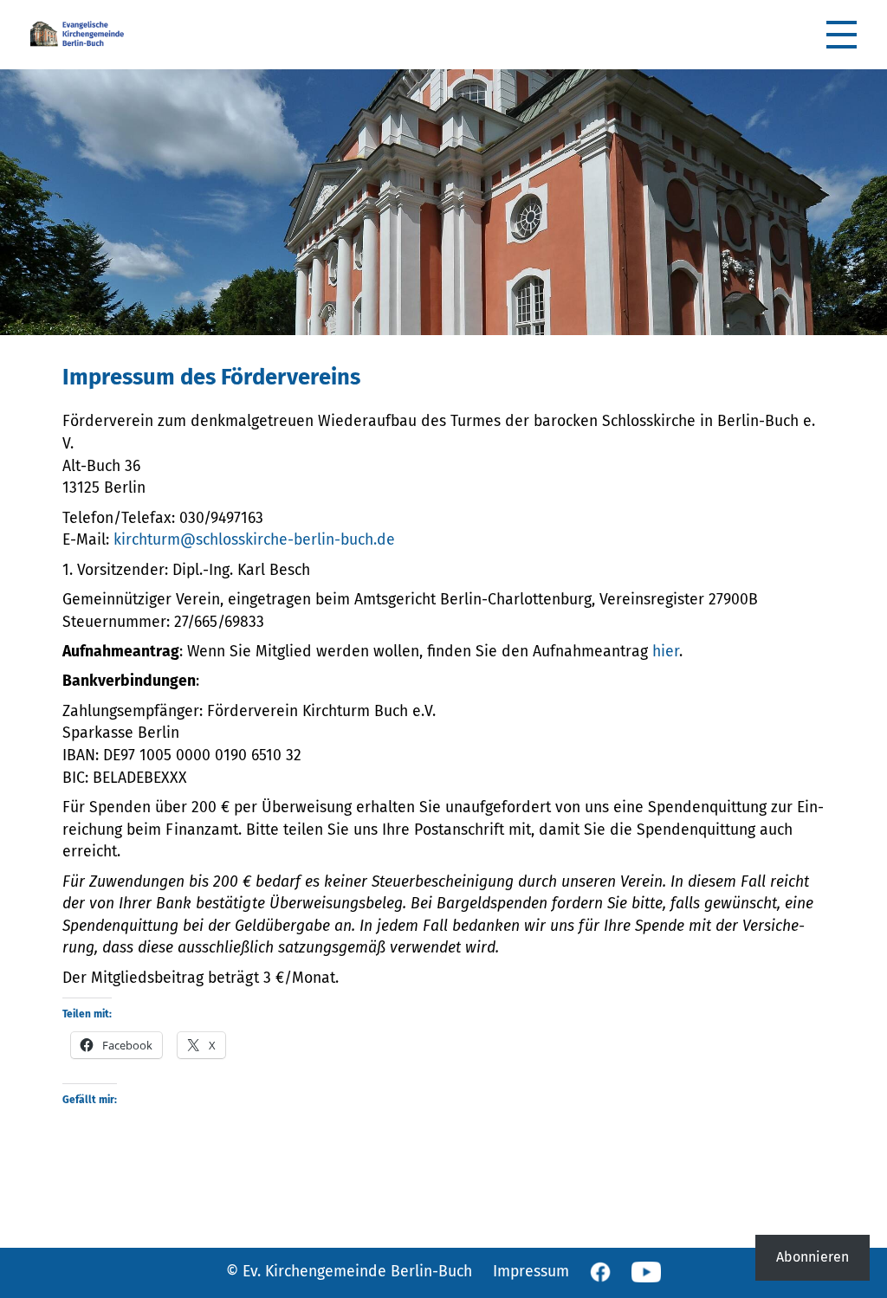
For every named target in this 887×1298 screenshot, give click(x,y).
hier (665, 652)
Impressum (531, 1272)
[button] (841, 34)
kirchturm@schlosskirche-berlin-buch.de (254, 540)
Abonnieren (812, 1257)
